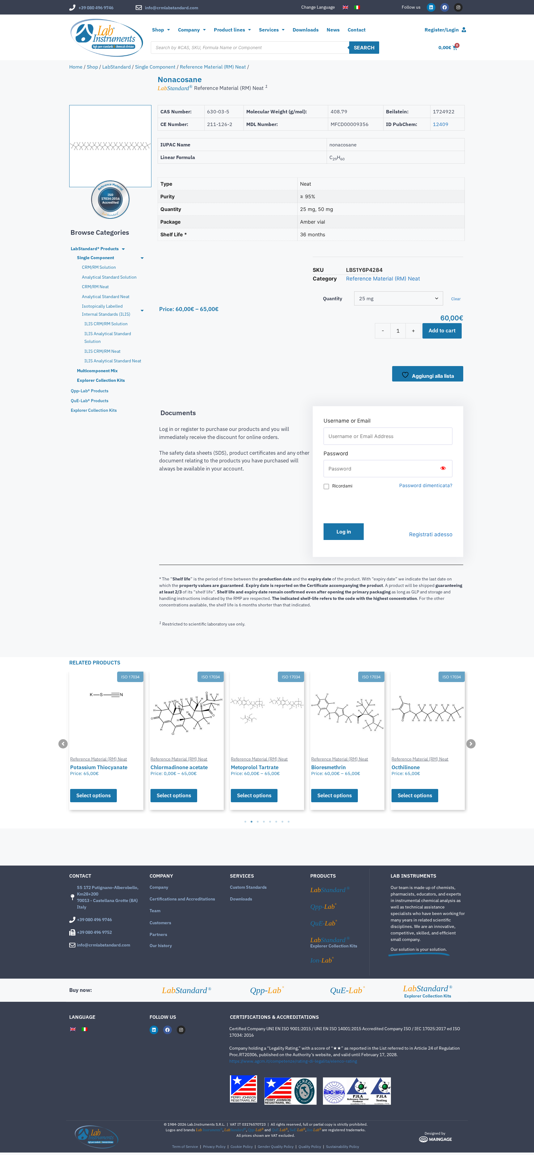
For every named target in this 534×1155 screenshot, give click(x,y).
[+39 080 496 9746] (72, 8)
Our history (161, 945)
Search (364, 47)
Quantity (332, 298)
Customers (160, 922)
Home (76, 67)
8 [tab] (289, 822)
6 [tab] (276, 822)
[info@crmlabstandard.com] (139, 8)
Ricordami (342, 485)
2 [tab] (251, 822)
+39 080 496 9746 (95, 8)
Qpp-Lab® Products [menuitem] (89, 391)
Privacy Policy (214, 1146)
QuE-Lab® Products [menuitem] (89, 400)
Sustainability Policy (342, 1146)
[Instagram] (458, 7)
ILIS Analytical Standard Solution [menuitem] (107, 337)
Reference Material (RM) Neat (213, 67)
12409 (440, 124)
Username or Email (347, 421)
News (333, 30)
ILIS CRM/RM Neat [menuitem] (102, 351)
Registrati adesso (430, 534)
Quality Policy (310, 1146)
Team (155, 910)
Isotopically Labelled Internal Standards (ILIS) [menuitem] (106, 310)
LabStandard (116, 67)
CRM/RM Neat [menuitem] (95, 286)
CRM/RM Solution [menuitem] (99, 267)
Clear (456, 298)
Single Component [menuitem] (95, 257)
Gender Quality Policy (276, 1146)
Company (159, 887)
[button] (63, 743)
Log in (344, 532)
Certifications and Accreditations (182, 899)
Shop (158, 30)
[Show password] (443, 468)
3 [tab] (258, 822)
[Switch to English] (345, 7)
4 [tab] (264, 822)
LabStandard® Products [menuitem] (95, 248)
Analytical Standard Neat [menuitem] (105, 296)
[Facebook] (444, 7)
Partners (158, 934)
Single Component (155, 67)
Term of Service (185, 1146)
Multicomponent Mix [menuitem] (97, 370)
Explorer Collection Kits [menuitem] (101, 380)
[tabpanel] (106, 741)
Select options (93, 795)
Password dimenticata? (425, 485)
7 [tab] (282, 822)
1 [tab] (245, 822)
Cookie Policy (242, 1146)
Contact (357, 30)
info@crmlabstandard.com (171, 8)
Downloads (306, 30)
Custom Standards (248, 887)
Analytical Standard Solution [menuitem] (109, 277)
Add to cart (442, 330)
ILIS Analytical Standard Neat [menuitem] (112, 361)
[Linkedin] (431, 7)
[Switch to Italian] (357, 7)
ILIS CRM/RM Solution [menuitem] (106, 324)
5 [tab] (270, 822)
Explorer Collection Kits (333, 946)
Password (336, 453)
